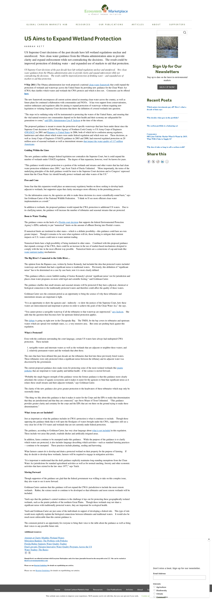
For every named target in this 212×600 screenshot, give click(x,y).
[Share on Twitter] (153, 162)
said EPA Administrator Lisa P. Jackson (62, 120)
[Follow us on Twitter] (29, 552)
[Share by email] (167, 162)
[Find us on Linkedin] (33, 552)
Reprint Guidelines (40, 565)
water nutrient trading (34, 251)
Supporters (177, 24)
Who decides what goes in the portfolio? (163, 117)
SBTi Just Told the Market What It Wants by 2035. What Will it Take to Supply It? (167, 136)
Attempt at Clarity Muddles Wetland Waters (44, 537)
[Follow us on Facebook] (25, 552)
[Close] (209, 539)
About (156, 24)
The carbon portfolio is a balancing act (162, 125)
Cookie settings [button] (147, 596)
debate (32, 320)
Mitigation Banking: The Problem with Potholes (46, 540)
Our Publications (111, 24)
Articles (138, 24)
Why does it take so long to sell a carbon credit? (166, 147)
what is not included (101, 430)
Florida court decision (68, 222)
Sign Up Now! (167, 87)
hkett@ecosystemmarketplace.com (36, 560)
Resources (83, 24)
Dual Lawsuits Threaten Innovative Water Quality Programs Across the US (58, 546)
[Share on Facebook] (149, 162)
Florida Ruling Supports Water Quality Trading (45, 543)
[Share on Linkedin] (162, 162)
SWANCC (30, 132)
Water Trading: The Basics (36, 549)
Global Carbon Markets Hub (47, 24)
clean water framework (99, 84)
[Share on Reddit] (158, 162)
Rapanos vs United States (58, 132)
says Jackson (117, 311)
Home (57, 589)
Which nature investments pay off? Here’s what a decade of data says (166, 108)
